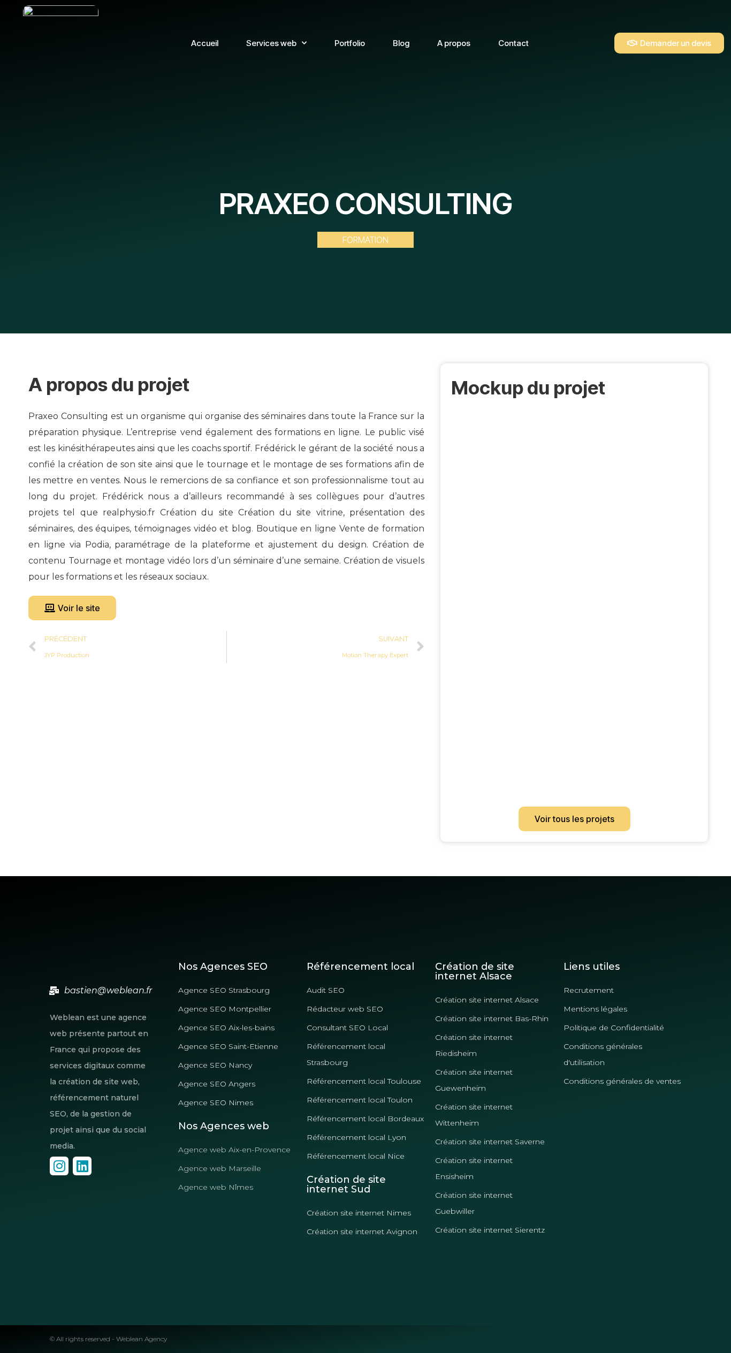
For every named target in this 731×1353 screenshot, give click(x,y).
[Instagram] (59, 1166)
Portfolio (349, 43)
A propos (453, 43)
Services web (271, 43)
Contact (513, 43)
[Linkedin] (82, 1166)
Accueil (204, 43)
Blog (401, 43)
